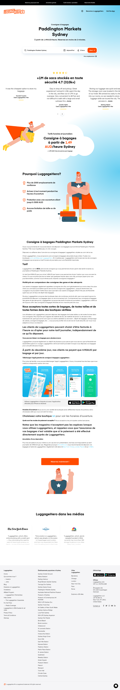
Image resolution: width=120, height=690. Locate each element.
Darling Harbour (43, 579)
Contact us (96, 606)
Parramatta (41, 631)
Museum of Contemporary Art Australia (47, 598)
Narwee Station (43, 644)
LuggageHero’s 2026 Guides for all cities (14, 609)
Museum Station (43, 663)
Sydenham (41, 655)
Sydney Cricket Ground (45, 574)
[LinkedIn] (115, 606)
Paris (72, 586)
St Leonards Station (44, 628)
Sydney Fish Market (44, 618)
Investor (8, 579)
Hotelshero (7, 590)
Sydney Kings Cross (44, 636)
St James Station (43, 652)
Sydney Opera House (44, 587)
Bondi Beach (42, 620)
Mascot (40, 665)
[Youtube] (112, 606)
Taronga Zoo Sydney (44, 584)
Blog (5, 584)
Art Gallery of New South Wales (47, 607)
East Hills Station (43, 642)
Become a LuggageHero (94, 11)
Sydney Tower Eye (43, 605)
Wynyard (40, 668)
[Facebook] (103, 606)
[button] (116, 686)
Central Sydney (42, 676)
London (73, 581)
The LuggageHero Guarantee (15, 600)
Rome (73, 589)
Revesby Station (43, 657)
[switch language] (82, 11)
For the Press (8, 603)
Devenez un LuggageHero (12, 587)
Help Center (7, 597)
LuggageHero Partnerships (14, 595)
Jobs (7, 582)
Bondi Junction (42, 623)
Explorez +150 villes (77, 594)
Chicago (74, 578)
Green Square (42, 660)
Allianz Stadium (42, 576)
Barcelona (74, 576)
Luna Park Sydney (43, 613)
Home (6, 574)
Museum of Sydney (44, 595)
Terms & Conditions (10, 615)
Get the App (110, 11)
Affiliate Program (9, 592)
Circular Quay (42, 673)
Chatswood (41, 626)
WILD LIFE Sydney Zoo (45, 602)
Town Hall (41, 670)
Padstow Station (43, 647)
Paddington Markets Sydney (46, 590)
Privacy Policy (8, 613)
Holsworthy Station (44, 634)
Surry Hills (41, 639)
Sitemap (6, 618)
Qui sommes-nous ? (10, 576)
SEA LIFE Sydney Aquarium (46, 615)
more (69, 101)
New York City (75, 584)
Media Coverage (11, 605)
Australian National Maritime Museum (49, 592)
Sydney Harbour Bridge (45, 610)
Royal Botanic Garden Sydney (47, 582)
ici (53, 415)
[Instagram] (109, 606)
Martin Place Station (44, 649)
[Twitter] (106, 606)
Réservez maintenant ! (60, 461)
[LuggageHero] (14, 13)
